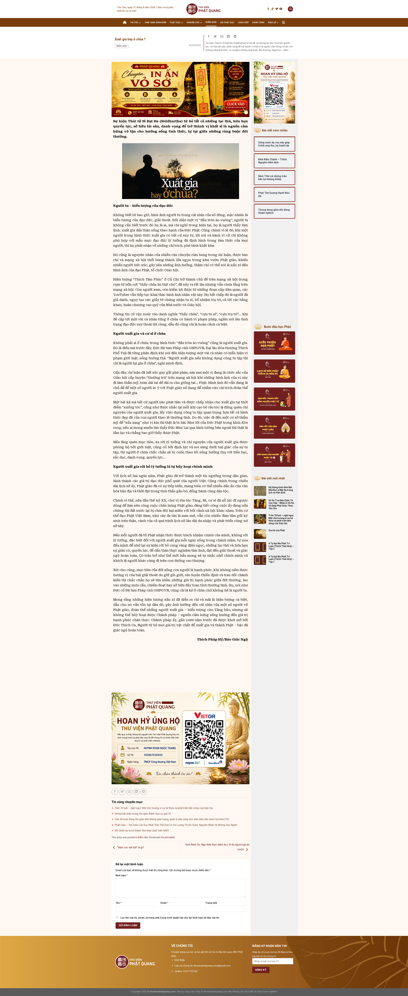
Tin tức (134, 22)
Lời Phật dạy (227, 22)
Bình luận (122, 875)
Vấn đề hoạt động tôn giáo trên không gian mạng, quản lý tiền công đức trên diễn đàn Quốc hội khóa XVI (172, 819)
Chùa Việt (243, 22)
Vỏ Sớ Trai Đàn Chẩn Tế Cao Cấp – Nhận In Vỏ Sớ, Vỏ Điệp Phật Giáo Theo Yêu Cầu (281, 504)
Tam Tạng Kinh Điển (155, 22)
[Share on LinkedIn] (229, 37)
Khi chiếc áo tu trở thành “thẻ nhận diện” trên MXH (142, 830)
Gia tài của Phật (277, 530)
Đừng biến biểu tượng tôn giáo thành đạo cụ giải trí (143, 813)
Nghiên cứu (193, 22)
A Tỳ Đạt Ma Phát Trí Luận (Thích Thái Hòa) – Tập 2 (281, 546)
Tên (119, 903)
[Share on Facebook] (209, 37)
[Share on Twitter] (215, 37)
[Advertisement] (180, 670)
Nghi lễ (272, 22)
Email (164, 903)
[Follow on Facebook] (268, 8)
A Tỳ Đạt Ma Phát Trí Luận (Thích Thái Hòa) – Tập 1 (281, 559)
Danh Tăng (258, 22)
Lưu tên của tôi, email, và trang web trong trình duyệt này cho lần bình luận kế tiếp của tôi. (170, 917)
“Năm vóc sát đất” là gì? (130, 847)
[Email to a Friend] (222, 37)
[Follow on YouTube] (281, 8)
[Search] (290, 9)
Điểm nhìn (211, 22)
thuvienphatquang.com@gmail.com (212, 965)
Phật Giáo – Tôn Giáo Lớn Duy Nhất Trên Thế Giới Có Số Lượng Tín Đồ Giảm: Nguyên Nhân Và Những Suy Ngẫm (176, 824)
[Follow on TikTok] (272, 8)
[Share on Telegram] (235, 37)
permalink (170, 837)
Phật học (175, 22)
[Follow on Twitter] (276, 8)
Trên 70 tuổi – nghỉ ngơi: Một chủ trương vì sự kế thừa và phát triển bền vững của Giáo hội (164, 808)
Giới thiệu (180, 960)
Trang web (211, 903)
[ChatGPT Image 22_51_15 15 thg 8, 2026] (180, 89)
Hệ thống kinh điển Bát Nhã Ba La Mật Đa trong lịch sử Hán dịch (281, 490)
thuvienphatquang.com (162, 991)
